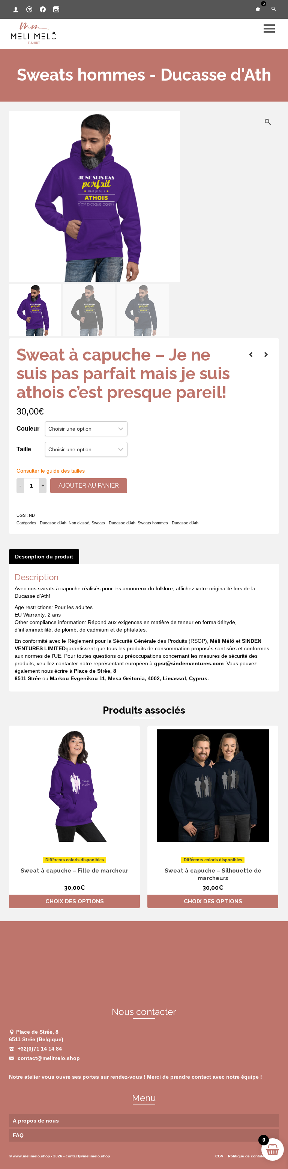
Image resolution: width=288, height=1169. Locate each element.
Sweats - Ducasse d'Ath (113, 523)
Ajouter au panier (88, 485)
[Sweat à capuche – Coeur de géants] (266, 354)
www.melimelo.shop (31, 1156)
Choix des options (74, 901)
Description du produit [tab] (44, 557)
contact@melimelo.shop (48, 1058)
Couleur (27, 428)
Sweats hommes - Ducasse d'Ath (168, 523)
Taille (23, 449)
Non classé (79, 523)
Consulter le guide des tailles (50, 471)
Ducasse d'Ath (53, 523)
